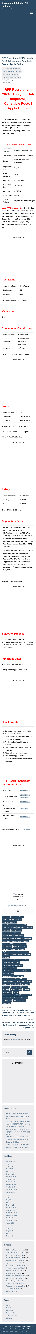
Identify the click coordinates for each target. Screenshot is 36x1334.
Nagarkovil (6, 954)
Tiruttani (19, 989)
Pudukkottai (6, 957)
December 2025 (11, 1182)
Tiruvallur (26, 989)
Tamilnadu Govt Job (8, 981)
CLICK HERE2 (25, 798)
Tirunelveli (24, 987)
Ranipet (17, 962)
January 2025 (10, 1210)
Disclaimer (9, 1310)
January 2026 (10, 1179)
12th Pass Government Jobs (11, 68)
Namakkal (13, 954)
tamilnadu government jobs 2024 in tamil (14, 979)
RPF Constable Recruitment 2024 (12, 965)
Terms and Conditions (13, 1315)
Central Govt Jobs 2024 (9, 922)
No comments (6, 82)
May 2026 (9, 1169)
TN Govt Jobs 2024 (26, 995)
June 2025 (9, 1197)
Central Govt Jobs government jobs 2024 (15, 925)
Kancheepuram (7, 946)
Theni (18, 984)
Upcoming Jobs (7, 1000)
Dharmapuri (6, 930)
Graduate (25, 941)
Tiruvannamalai (7, 992)
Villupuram (22, 1000)
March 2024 (10, 1236)
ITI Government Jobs (13, 1273)
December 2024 (11, 1213)
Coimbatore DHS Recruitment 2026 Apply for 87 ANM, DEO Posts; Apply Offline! (18, 1131)
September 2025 (11, 1189)
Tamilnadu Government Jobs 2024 (13, 976)
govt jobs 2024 (27, 938)
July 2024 (9, 1225)
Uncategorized (11, 1291)
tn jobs (21, 997)
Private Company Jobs (13, 1281)
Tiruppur (12, 989)
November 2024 (11, 1215)
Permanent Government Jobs (12, 77)
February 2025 (11, 1207)
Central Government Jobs (10, 74)
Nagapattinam (17, 952)
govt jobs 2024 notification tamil (12, 941)
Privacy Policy (11, 1313)
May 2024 (9, 1231)
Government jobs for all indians (12, 938)
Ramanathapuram (8, 962)
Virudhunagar (7, 1003)
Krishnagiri (6, 949)
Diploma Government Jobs (15, 1270)
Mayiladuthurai (7, 952)
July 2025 (9, 1195)
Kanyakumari (17, 946)
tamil (12, 973)
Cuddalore (29, 927)
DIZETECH (26, 1328)
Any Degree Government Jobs (12, 71)
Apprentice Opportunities (14, 1263)
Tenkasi (5, 984)
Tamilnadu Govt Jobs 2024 (24, 981)
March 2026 (10, 1174)
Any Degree (6, 917)
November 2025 (11, 1184)
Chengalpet (6, 927)
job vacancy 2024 (8, 943)
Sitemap (9, 1318)
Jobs (16, 943)
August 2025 (10, 1192)
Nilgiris (20, 954)
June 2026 (9, 1166)
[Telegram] (18, 911)
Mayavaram (20, 949)
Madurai (13, 949)
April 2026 (9, 1171)
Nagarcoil (25, 952)
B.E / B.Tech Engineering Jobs (16, 1265)
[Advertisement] (18, 36)
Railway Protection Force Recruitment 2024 (15, 960)
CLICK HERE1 (25, 795)
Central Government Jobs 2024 (12, 919)
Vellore (15, 1000)
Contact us (9, 1308)
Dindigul (13, 930)
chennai (13, 927)
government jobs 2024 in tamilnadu (13, 935)
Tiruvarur (16, 992)
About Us (9, 1305)
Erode (19, 930)
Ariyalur (21, 917)
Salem (28, 970)
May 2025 (9, 1200)
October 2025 (10, 1187)
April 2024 (9, 1233)
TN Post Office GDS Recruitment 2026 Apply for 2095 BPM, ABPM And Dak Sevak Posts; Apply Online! (18, 1124)
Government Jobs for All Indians (21, 1326)
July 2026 (9, 1164)
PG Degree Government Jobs (16, 1278)
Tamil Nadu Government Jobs (16, 1283)
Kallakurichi (22, 943)
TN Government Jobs (13, 1288)
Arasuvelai (14, 917)
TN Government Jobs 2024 (10, 995)
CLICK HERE (25, 791)
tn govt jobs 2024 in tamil (10, 997)
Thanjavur (12, 984)
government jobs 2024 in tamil (11, 933)
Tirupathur (6, 989)
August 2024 (10, 1223)
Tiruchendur (6, 987)
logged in (16, 1039)
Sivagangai (6, 973)
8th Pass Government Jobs (15, 1257)
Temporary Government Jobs (15, 1286)
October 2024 (10, 1218)
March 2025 (10, 1205)
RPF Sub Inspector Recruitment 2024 (13, 970)
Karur (24, 946)
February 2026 (11, 1176)
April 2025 (9, 1202)
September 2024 (11, 1220)
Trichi (26, 997)
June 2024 (9, 1228)
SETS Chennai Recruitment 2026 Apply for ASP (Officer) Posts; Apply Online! (17, 1116)
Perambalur (27, 954)
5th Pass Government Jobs (15, 1255)
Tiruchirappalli (15, 987)
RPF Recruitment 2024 (9, 968)
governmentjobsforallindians (20, 80)
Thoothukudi (25, 984)
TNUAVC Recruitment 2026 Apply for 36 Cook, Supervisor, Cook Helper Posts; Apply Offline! (18, 1139)
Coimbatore (20, 927)
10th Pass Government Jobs (15, 1250)
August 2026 (10, 1161)
